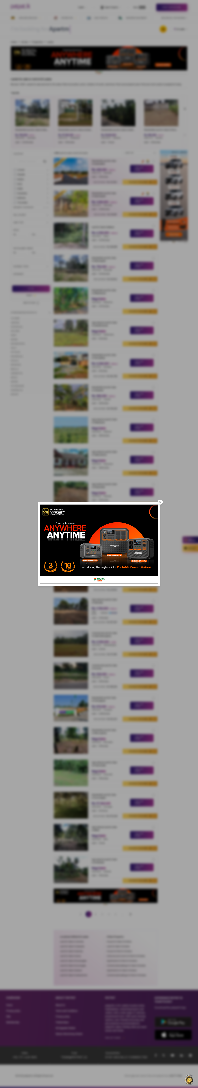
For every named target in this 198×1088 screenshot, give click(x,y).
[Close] (160, 502)
